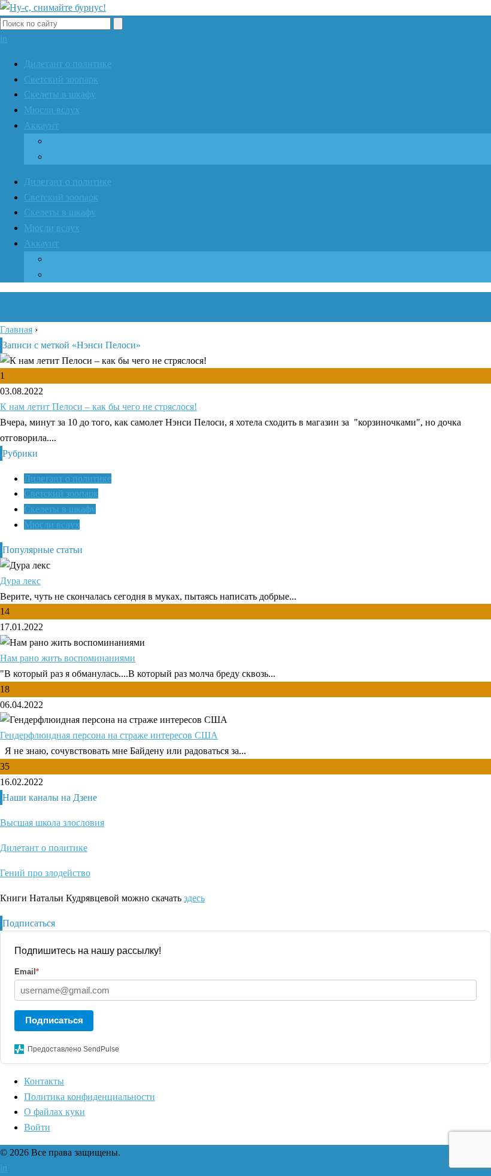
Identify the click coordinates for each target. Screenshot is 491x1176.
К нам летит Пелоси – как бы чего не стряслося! (98, 407)
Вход (58, 156)
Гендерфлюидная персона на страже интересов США (109, 735)
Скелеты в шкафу (60, 94)
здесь (194, 898)
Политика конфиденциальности (89, 1097)
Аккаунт (41, 125)
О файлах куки (54, 1112)
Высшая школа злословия (52, 823)
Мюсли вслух (52, 110)
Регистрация (73, 141)
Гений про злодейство (45, 873)
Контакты (44, 1081)
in (3, 39)
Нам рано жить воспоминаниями (67, 658)
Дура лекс (20, 581)
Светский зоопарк (61, 79)
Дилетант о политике (67, 64)
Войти (37, 1127)
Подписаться (54, 1020)
